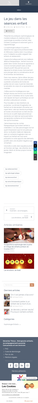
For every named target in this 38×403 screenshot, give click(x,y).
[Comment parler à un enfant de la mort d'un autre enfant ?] (7, 303)
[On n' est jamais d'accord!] (7, 297)
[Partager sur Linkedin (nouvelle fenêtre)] (35, 149)
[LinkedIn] (21, 365)
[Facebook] (10, 365)
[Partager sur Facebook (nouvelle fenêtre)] (35, 142)
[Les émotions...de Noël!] (19, 261)
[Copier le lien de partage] (35, 158)
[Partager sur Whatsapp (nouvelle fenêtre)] (35, 152)
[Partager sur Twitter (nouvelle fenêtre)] (35, 145)
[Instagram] (27, 365)
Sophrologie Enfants (11, 324)
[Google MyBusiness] (16, 365)
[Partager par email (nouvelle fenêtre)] (35, 155)
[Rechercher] (32, 285)
